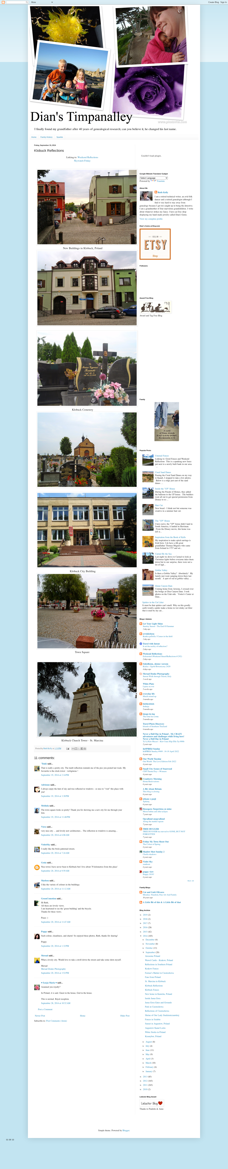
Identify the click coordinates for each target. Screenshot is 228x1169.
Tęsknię (146, 801)
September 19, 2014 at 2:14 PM (55, 774)
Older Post (125, 1015)
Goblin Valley (161, 570)
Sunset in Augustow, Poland (157, 1023)
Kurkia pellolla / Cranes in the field (157, 636)
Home (33, 137)
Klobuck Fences (152, 989)
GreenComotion (48, 898)
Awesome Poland (152, 955)
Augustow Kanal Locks (155, 1027)
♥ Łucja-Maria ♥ (49, 982)
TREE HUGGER (151, 828)
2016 (145, 927)
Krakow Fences (152, 968)
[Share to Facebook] (81, 748)
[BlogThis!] (76, 748)
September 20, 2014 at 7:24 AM (55, 852)
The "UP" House (162, 520)
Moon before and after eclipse (155, 811)
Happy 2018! (148, 874)
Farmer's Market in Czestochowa (159, 972)
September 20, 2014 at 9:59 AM (55, 870)
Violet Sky (148, 861)
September (151, 952)
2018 (145, 918)
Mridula (45, 805)
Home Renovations (151, 781)
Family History (46, 137)
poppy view (148, 871)
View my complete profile (151, 218)
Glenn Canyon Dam (163, 585)
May (148, 1054)
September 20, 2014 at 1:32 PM (55, 945)
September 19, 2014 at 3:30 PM (55, 796)
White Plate (148, 683)
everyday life (149, 693)
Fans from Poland (153, 977)
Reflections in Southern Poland (158, 964)
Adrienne (45, 784)
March (149, 1062)
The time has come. (151, 716)
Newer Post (40, 1015)
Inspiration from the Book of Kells (170, 537)
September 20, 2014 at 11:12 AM (55, 888)
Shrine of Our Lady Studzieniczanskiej (162, 1015)
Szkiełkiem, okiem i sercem (155, 663)
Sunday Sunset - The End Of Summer (158, 626)
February (150, 1066)
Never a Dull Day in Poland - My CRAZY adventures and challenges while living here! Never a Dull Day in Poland (163, 736)
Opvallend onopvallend (154, 818)
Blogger (126, 1130)
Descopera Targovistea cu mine (157, 808)
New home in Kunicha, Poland (158, 993)
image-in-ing (149, 713)
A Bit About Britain (152, 788)
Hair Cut (159, 505)
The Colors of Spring (151, 844)
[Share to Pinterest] (84, 748)
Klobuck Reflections (154, 985)
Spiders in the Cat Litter (153, 602)
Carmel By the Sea (163, 553)
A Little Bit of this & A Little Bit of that (162, 902)
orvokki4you (148, 633)
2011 (145, 1084)
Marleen (45, 880)
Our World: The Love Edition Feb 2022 (159, 761)
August (149, 1041)
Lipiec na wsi (148, 686)
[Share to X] (78, 748)
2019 (145, 914)
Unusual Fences (162, 455)
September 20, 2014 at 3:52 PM (55, 972)
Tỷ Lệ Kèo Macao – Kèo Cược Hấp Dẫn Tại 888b (163, 741)
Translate (161, 180)
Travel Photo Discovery (153, 723)
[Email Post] (67, 748)
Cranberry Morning (152, 778)
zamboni (146, 864)
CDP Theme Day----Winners (155, 771)
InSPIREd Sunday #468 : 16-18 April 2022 (161, 751)
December (150, 939)
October (149, 947)
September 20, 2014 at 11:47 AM (55, 921)
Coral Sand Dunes (163, 472)
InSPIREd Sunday (151, 748)
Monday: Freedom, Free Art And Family (160, 894)
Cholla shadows (149, 854)
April (148, 1058)
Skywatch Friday (82, 160)
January (149, 1071)
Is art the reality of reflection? (155, 646)
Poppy (44, 931)
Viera (43, 826)
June (148, 1050)
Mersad (44, 955)
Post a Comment (45, 1009)
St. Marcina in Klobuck (155, 981)
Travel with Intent (151, 643)
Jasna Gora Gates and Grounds (158, 1002)
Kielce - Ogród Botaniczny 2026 (156, 666)
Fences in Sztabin (152, 1019)
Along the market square (153, 821)
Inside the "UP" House (165, 488)
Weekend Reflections (88, 157)
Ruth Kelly (163, 192)
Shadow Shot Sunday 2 (153, 851)
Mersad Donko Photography (53, 968)
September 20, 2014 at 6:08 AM (55, 834)
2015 (145, 931)
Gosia (43, 862)
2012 (145, 1080)
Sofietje (146, 706)
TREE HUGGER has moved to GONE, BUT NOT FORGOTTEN (164, 832)
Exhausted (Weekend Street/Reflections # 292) (162, 656)
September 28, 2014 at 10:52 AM (55, 1003)
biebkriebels (148, 703)
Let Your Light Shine (153, 623)
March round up (149, 696)
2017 (145, 923)
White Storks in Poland (155, 1032)
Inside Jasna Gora (152, 998)
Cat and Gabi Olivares (153, 892)
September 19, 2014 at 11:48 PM (55, 816)
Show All (191, 881)
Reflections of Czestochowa (157, 1010)
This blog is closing (151, 791)
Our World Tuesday (152, 758)
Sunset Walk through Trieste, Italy (157, 676)
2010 (145, 1089)
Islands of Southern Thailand (155, 726)
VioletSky (45, 844)
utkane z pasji (149, 798)
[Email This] (73, 748)
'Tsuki (44, 763)
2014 (145, 935)
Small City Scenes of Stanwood (157, 768)
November (150, 943)
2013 (145, 1076)
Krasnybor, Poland (153, 1036)
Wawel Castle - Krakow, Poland (159, 960)
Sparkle (59, 137)
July (148, 1045)
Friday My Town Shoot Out (156, 841)
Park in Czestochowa (154, 1006)
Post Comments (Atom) (56, 1020)
